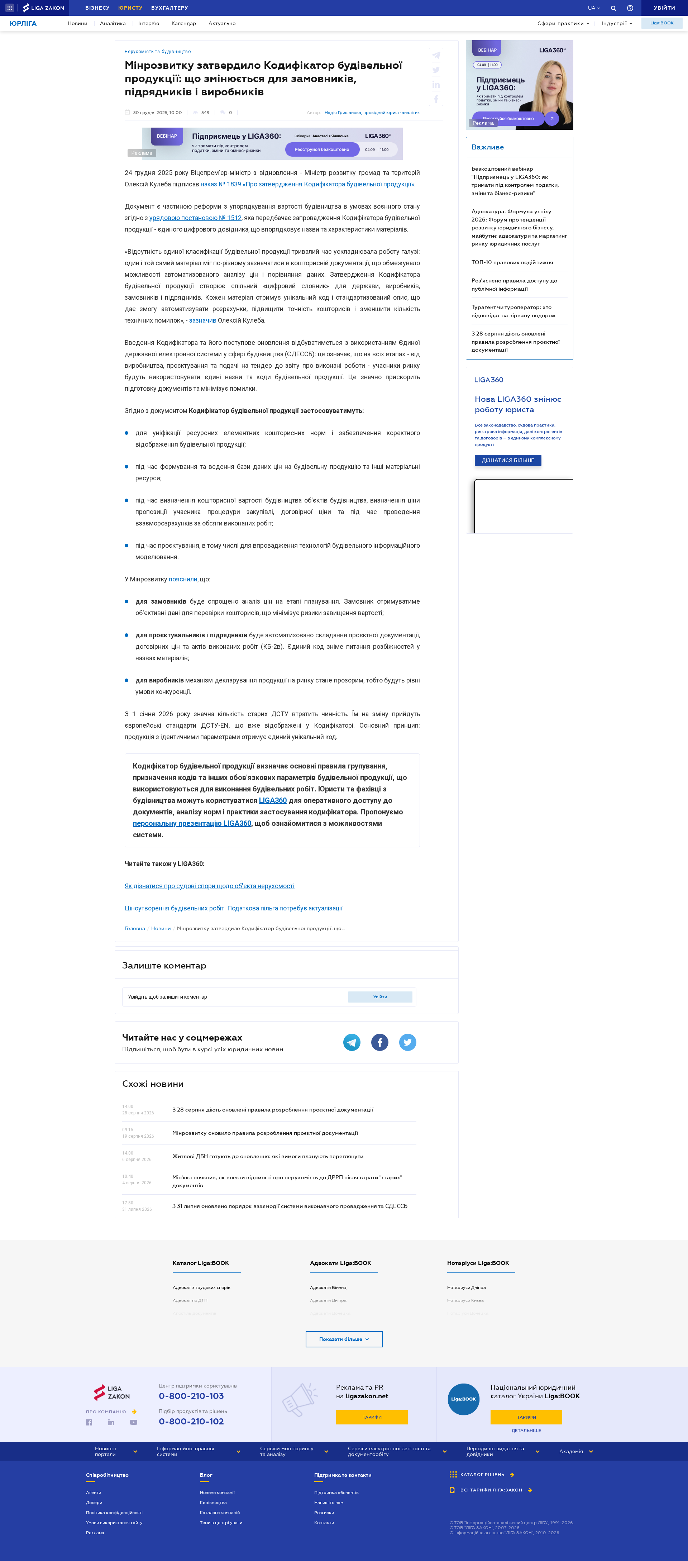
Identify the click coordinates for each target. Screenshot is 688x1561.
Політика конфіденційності (114, 1512)
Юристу (130, 8)
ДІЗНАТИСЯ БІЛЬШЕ (508, 460)
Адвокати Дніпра (328, 1300)
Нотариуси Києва (465, 1300)
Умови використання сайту (114, 1522)
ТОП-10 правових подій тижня (512, 262)
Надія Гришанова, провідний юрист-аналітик (372, 112)
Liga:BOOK (662, 22)
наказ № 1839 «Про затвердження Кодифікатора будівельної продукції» (307, 184)
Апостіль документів (194, 1313)
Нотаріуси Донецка (467, 1313)
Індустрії (614, 23)
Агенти (93, 1492)
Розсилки (324, 1512)
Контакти (324, 1522)
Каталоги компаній (220, 1512)
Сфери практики (561, 23)
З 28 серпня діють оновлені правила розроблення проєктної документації (272, 1109)
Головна (135, 928)
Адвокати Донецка (330, 1313)
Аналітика (113, 23)
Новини (77, 23)
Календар (184, 23)
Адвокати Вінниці (329, 1287)
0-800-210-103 (191, 1396)
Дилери (94, 1502)
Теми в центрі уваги (221, 1522)
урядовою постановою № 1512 (195, 218)
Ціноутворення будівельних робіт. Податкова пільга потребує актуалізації (234, 908)
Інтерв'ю (148, 23)
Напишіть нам (328, 1502)
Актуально (222, 23)
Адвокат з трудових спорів (201, 1287)
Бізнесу (97, 8)
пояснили (183, 579)
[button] (9, 8)
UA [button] (592, 8)
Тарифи (372, 1417)
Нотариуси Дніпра (466, 1287)
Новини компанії (217, 1492)
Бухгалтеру (169, 8)
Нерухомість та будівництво (158, 51)
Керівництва (213, 1502)
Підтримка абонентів (336, 1492)
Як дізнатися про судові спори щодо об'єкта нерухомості (210, 886)
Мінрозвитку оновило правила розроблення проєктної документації (265, 1132)
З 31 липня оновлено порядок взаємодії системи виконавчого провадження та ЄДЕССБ (289, 1206)
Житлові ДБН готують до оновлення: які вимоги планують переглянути (267, 1156)
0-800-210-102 (191, 1421)
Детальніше (526, 1430)
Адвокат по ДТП (190, 1300)
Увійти (380, 996)
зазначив (202, 320)
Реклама (95, 1532)
